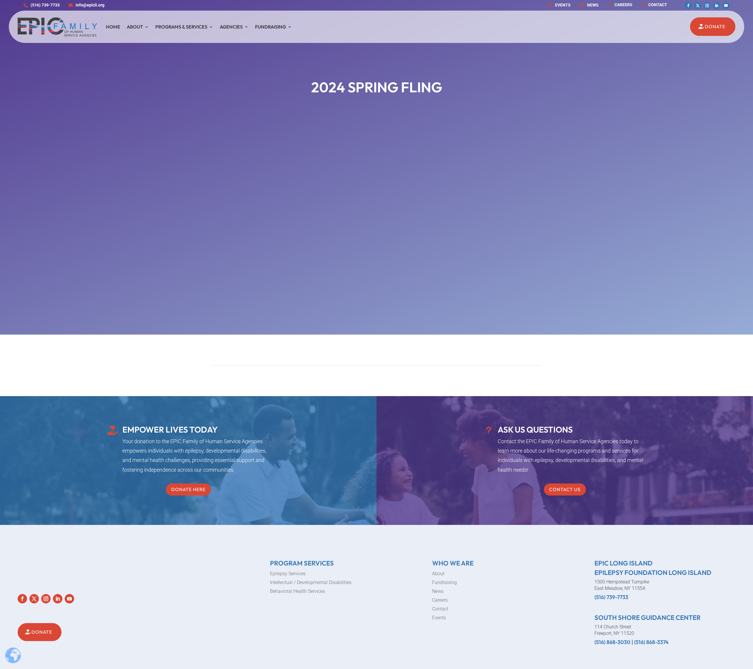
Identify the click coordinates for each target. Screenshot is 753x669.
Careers (440, 600)
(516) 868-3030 (612, 642)
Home (113, 27)
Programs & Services (181, 27)
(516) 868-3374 (651, 642)
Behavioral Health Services (297, 591)
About (135, 27)
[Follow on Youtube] (725, 5)
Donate (715, 26)
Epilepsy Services (288, 574)
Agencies (231, 27)
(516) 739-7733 (611, 597)
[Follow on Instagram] (707, 5)
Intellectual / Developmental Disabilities (310, 582)
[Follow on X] (697, 5)
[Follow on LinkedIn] (716, 5)
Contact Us (565, 489)
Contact (440, 609)
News (438, 591)
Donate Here (188, 489)
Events (439, 618)
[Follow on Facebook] (688, 5)
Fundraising (270, 27)
